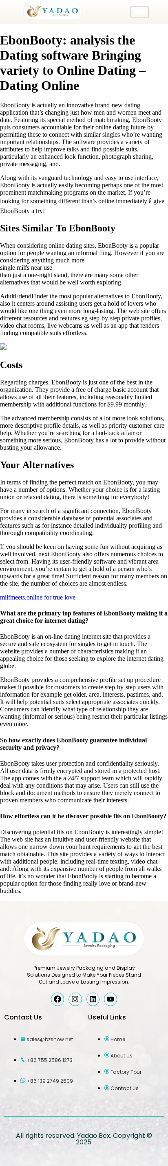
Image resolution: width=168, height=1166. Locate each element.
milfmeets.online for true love (37, 597)
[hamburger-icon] (139, 12)
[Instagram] (75, 999)
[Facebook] (57, 999)
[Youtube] (110, 999)
